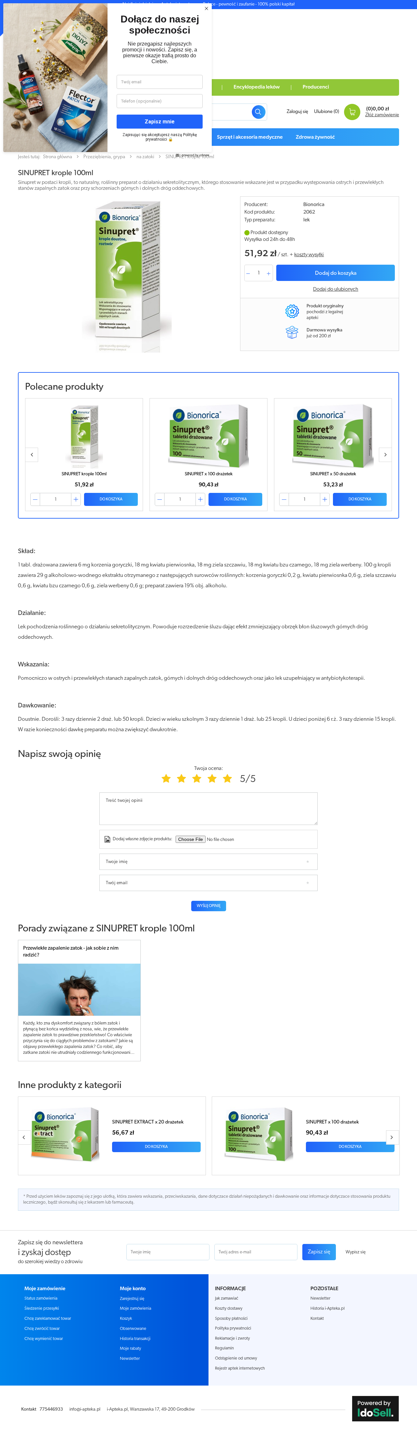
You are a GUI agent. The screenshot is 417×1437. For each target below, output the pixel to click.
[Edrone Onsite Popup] (208, 718)
